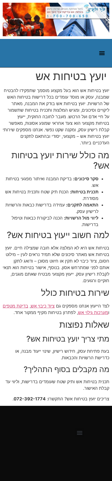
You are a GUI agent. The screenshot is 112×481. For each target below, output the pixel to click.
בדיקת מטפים (15, 306)
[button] (101, 52)
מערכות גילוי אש (93, 312)
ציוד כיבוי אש (43, 306)
